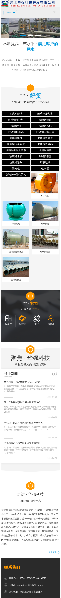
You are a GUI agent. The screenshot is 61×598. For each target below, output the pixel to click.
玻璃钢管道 (45, 252)
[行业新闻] (54, 374)
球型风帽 (16, 224)
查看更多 (53, 552)
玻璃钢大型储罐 (16, 252)
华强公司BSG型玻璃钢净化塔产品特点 (23, 423)
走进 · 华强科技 (30, 497)
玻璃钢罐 (45, 224)
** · (30, 98)
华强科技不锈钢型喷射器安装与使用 (22, 382)
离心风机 (45, 196)
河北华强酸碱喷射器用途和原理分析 (22, 402)
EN (54, 12)
